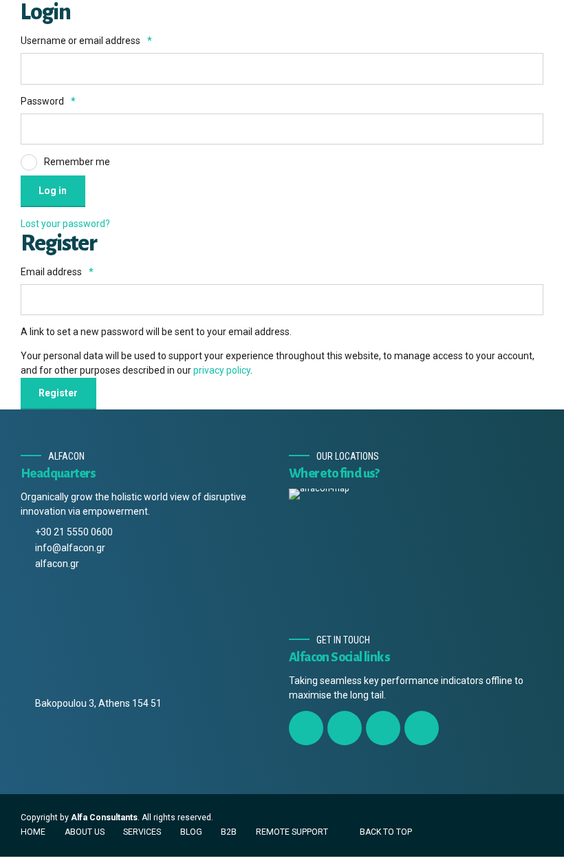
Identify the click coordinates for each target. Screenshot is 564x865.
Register (58, 392)
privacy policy (221, 370)
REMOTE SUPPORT (292, 832)
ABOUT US (85, 832)
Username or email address (86, 40)
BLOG (191, 832)
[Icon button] (306, 728)
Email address (57, 271)
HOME (33, 832)
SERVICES (142, 832)
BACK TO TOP (386, 832)
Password (48, 101)
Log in (53, 190)
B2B (229, 832)
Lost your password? (65, 223)
